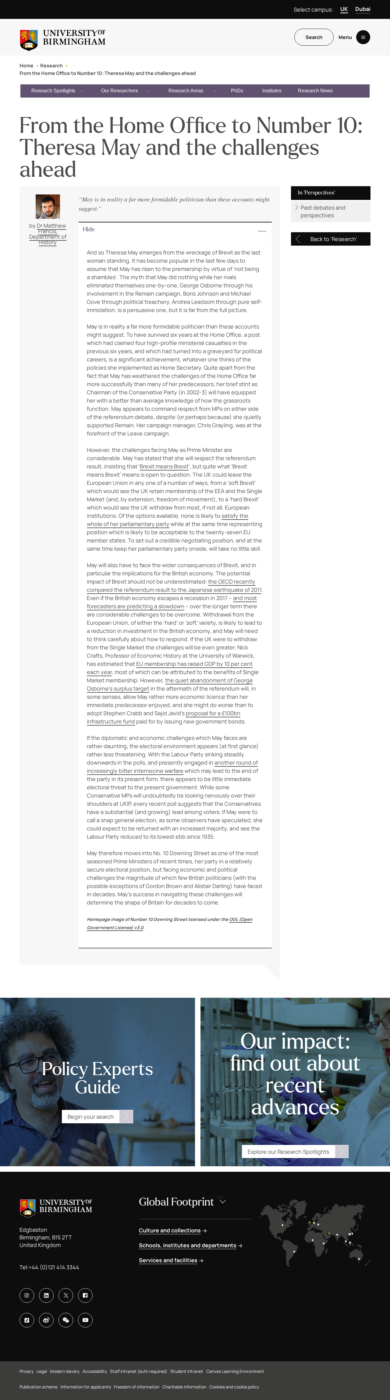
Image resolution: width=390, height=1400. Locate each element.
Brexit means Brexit (164, 466)
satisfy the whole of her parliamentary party (167, 520)
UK (344, 8)
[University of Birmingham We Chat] (65, 1320)
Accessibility (95, 1371)
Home (27, 65)
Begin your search (91, 1116)
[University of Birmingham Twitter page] (65, 1295)
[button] (175, 231)
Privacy (27, 1371)
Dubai (362, 8)
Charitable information (184, 1387)
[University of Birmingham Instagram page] (27, 1295)
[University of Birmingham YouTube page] (85, 1320)
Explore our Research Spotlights (288, 1151)
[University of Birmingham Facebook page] (85, 1295)
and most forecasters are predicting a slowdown (172, 602)
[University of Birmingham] (63, 37)
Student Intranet (186, 1371)
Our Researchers (119, 90)
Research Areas (185, 90)
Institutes (272, 90)
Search (314, 37)
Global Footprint (176, 1202)
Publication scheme (39, 1387)
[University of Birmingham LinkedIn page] (46, 1295)
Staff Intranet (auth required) (138, 1371)
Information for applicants (86, 1387)
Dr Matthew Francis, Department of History (47, 234)
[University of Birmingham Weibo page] (46, 1320)
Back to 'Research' (333, 239)
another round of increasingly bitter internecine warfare (172, 766)
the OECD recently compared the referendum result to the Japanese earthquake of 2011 (174, 585)
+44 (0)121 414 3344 (54, 1267)
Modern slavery (65, 1371)
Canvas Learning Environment (235, 1371)
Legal (42, 1371)
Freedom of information (136, 1387)
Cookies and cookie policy (234, 1387)
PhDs (237, 90)
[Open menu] (363, 37)
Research (51, 65)
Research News (315, 90)
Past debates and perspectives (323, 211)
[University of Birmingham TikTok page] (27, 1320)
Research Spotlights (53, 90)
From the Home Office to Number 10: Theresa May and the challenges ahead (108, 73)
